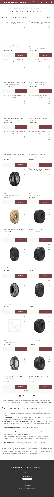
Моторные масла (37, 465)
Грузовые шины (24, 465)
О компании (13, 465)
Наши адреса (27, 485)
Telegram (25, 472)
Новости (28, 467)
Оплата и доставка (17, 467)
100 (34, 395)
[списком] (49, 17)
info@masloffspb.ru (28, 482)
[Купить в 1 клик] (24, 27)
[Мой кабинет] (37, 2)
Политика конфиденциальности (28, 488)
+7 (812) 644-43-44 (27, 476)
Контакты (37, 467)
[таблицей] (51, 17)
